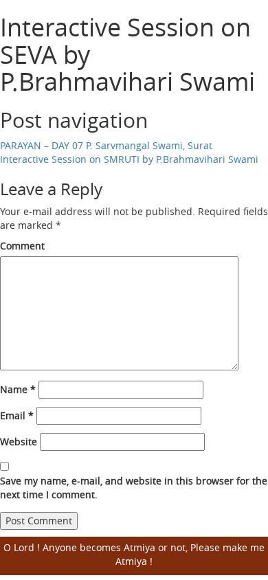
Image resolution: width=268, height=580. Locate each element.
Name (18, 389)
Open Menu (249, 23)
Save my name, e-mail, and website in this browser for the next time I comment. (133, 487)
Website (18, 441)
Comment (22, 245)
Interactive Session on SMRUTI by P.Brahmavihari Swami (129, 159)
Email (17, 415)
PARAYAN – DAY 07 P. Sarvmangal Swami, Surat (106, 145)
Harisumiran (62, 14)
